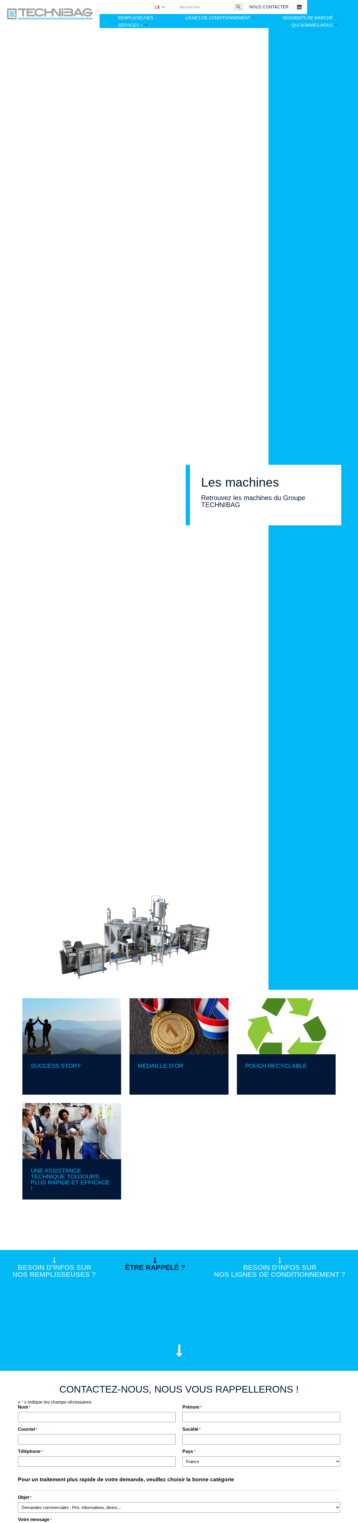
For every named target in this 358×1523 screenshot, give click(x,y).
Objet (24, 1497)
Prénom (191, 1407)
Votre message (35, 1519)
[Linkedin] (299, 7)
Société (191, 1429)
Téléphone (30, 1451)
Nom (24, 1407)
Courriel (27, 1429)
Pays (188, 1451)
